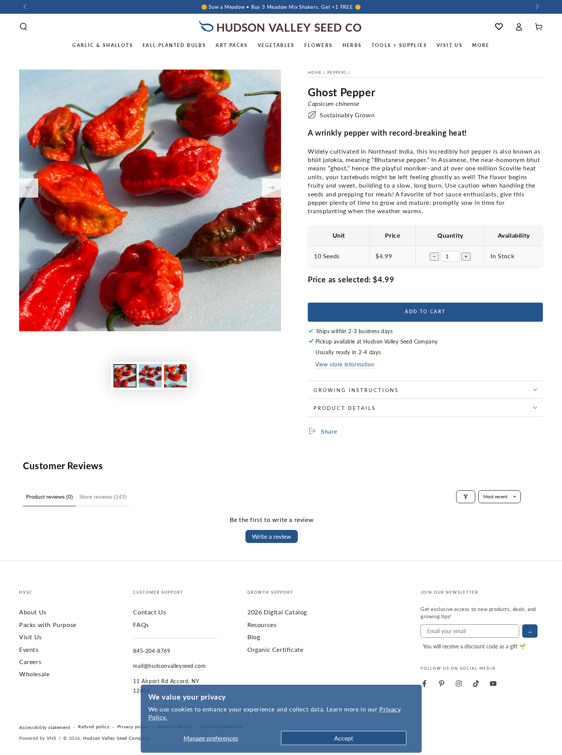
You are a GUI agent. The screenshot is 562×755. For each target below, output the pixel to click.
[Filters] (465, 496)
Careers (30, 661)
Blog (253, 636)
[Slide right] (536, 7)
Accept (343, 738)
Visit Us (30, 636)
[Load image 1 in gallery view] (125, 375)
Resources (261, 624)
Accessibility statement (44, 727)
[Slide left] (25, 7)
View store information (344, 364)
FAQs (141, 624)
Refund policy (93, 727)
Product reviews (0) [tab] (49, 497)
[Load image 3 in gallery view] (175, 375)
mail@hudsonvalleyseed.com (169, 665)
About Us (33, 612)
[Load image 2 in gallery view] (150, 375)
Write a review (271, 536)
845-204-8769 (151, 651)
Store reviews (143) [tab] (103, 497)
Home (315, 72)
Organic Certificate (275, 649)
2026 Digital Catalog (277, 612)
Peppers (336, 72)
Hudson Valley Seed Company (116, 738)
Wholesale (34, 673)
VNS (52, 738)
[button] (23, 26)
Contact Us (149, 612)
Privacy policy (132, 727)
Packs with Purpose (47, 624)
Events (29, 649)
